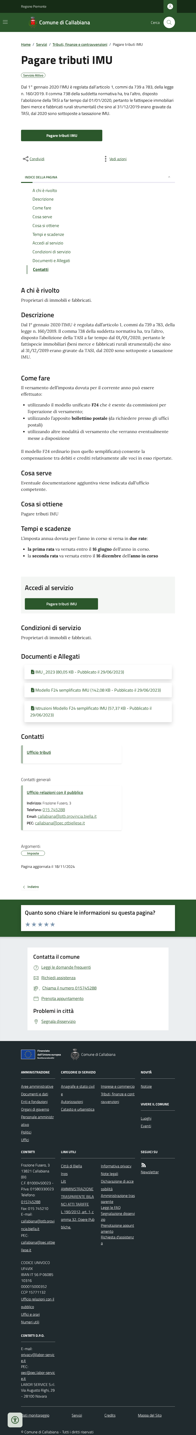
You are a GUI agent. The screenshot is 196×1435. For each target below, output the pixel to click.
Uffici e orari (30, 1314)
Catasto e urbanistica (77, 1109)
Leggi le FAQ (111, 1207)
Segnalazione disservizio (118, 1216)
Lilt (63, 1181)
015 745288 (54, 809)
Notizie (146, 1086)
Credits (109, 1415)
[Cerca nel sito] (167, 22)
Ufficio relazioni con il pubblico (55, 792)
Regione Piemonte (33, 6)
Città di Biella (71, 1166)
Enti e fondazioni (34, 1101)
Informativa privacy (116, 1166)
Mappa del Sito (150, 1415)
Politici (26, 1132)
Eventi (146, 1126)
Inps (64, 1173)
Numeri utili (30, 1322)
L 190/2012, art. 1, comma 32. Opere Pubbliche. (77, 1219)
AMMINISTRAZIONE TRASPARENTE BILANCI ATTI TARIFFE (77, 1196)
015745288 (30, 1202)
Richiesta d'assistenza (117, 1240)
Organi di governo (35, 1109)
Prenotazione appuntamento (117, 1228)
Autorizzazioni (72, 1101)
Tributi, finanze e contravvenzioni (80, 44)
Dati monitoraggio (35, 1415)
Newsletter (150, 1172)
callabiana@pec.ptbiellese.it (60, 823)
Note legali (109, 1173)
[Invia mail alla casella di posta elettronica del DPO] (38, 1358)
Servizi (41, 44)
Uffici (25, 1140)
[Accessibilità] (15, 1420)
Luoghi (146, 1118)
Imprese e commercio (118, 1086)
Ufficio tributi (39, 752)
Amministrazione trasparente (118, 1198)
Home (26, 44)
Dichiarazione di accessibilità (117, 1185)
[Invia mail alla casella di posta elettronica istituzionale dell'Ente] (38, 1225)
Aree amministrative (37, 1086)
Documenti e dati (34, 1094)
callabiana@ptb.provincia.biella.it (67, 816)
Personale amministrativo (37, 1120)
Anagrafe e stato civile (78, 1090)
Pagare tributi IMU (61, 135)
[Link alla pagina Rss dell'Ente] (144, 1165)
